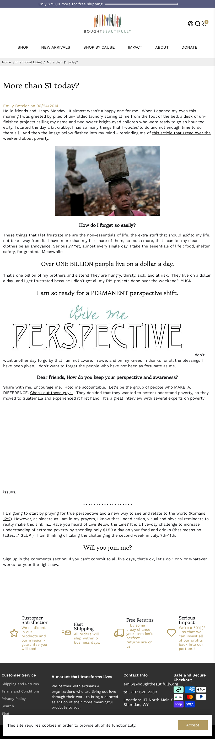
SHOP (23, 47)
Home (6, 62)
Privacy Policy (14, 698)
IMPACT (135, 47)
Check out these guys (51, 392)
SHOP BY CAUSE (99, 47)
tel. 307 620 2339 (140, 692)
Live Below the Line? (108, 524)
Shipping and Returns (20, 684)
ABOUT (162, 47)
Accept (192, 725)
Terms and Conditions (21, 691)
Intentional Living (28, 62)
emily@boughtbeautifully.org (150, 684)
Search (8, 706)
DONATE (189, 47)
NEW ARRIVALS (55, 47)
